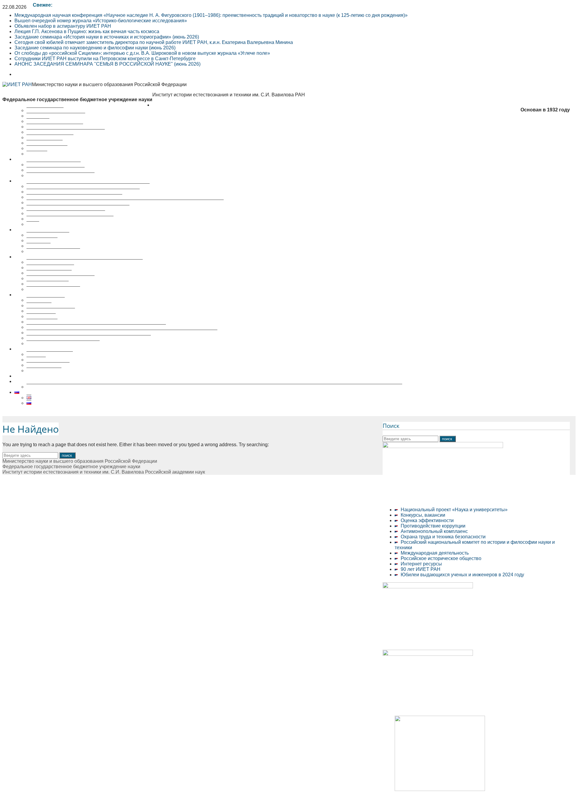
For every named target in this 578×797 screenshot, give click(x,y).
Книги (32, 224)
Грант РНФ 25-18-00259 (40, 381)
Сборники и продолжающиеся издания (69, 218)
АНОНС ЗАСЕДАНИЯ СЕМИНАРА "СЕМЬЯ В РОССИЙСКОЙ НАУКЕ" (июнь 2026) (107, 64)
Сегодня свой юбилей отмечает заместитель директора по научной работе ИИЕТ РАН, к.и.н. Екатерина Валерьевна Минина (153, 42)
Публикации (27, 180)
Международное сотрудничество (63, 343)
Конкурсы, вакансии (423, 515)
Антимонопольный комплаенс (434, 531)
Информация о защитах (53, 289)
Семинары (38, 245)
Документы (38, 305)
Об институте (167, 104)
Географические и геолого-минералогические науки (84, 262)
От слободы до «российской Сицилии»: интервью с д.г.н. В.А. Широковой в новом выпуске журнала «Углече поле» (142, 53)
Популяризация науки (39, 348)
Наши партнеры (44, 142)
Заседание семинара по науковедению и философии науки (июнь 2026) (95, 47)
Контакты (36, 153)
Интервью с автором (49, 354)
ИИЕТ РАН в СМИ (46, 148)
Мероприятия (29, 229)
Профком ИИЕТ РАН (49, 137)
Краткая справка (45, 110)
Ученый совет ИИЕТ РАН (54, 126)
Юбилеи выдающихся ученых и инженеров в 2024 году (462, 574)
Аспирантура (41, 316)
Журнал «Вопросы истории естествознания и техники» (88, 186)
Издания (36, 359)
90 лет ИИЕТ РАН (420, 569)
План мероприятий (47, 235)
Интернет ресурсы (421, 563)
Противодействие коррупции (433, 525)
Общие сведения (45, 300)
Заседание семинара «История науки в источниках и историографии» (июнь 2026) (106, 36)
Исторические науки (49, 273)
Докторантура (41, 321)
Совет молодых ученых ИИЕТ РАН (65, 132)
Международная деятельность (435, 553)
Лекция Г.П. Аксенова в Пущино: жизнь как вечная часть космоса (86, 31)
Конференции (41, 240)
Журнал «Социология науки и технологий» (74, 197)
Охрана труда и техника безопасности (443, 536)
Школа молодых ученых (53, 251)
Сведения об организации (55, 115)
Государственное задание (55, 170)
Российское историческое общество (441, 558)
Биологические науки (50, 267)
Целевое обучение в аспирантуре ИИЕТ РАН (65, 375)
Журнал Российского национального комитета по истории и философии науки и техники (125, 202)
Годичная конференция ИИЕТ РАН (65, 213)
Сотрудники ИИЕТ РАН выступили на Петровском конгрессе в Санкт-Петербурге (105, 58)
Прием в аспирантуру (50, 310)
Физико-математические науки (60, 278)
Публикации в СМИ (48, 365)
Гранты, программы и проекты (60, 175)
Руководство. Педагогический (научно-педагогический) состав (96, 327)
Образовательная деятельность (49, 294)
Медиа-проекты (43, 370)
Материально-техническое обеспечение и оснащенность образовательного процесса (121, 332)
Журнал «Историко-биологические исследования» (83, 191)
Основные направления (53, 164)
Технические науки (47, 283)
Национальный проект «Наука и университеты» (454, 509)
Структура (37, 121)
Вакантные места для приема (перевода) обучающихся (88, 338)
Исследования (30, 159)
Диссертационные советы (43, 256)
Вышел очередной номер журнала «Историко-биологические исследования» (100, 20)
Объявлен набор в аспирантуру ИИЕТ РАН (62, 26)
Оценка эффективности (427, 520)
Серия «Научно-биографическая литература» (77, 207)
